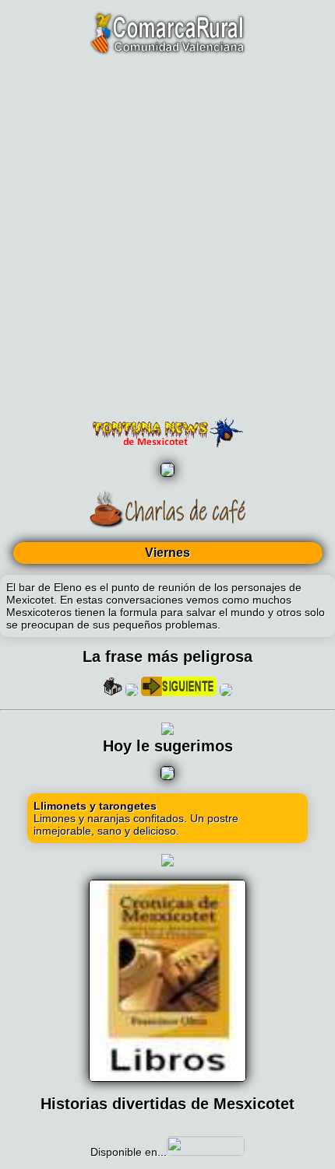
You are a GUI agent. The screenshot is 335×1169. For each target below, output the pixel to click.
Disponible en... (128, 1152)
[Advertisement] (167, 237)
